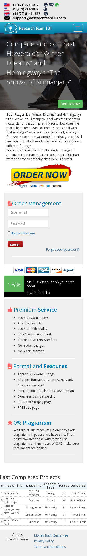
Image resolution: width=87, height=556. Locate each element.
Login (14, 244)
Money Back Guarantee (51, 535)
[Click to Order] (39, 177)
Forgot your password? (62, 249)
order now (70, 104)
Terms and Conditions (50, 546)
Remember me (22, 233)
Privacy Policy (44, 541)
